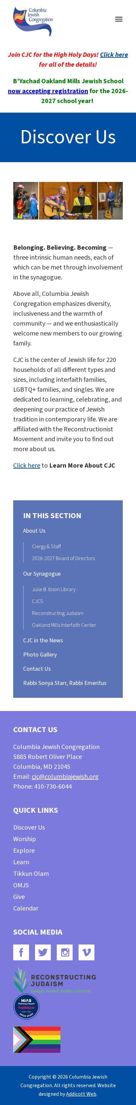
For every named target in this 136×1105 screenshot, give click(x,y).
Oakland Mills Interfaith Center (64, 625)
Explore (24, 850)
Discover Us (29, 827)
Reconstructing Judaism (58, 613)
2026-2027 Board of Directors (63, 558)
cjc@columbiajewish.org (65, 776)
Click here (114, 54)
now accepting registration (48, 91)
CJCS (37, 601)
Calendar (25, 908)
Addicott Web (81, 1094)
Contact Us (37, 669)
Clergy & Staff (46, 546)
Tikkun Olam (31, 873)
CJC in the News (43, 640)
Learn (21, 862)
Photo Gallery (40, 655)
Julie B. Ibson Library (54, 589)
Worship (24, 839)
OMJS (21, 885)
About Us (34, 531)
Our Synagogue (42, 574)
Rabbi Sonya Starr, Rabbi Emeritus (65, 683)
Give (19, 897)
